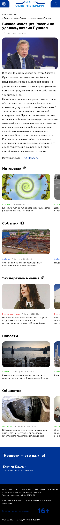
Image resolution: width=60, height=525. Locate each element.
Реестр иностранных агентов (15, 511)
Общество (7, 426)
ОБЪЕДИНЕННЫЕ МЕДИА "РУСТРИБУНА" (21, 520)
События (6, 259)
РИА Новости (30, 158)
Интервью (6, 204)
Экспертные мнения (11, 314)
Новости (6, 372)
